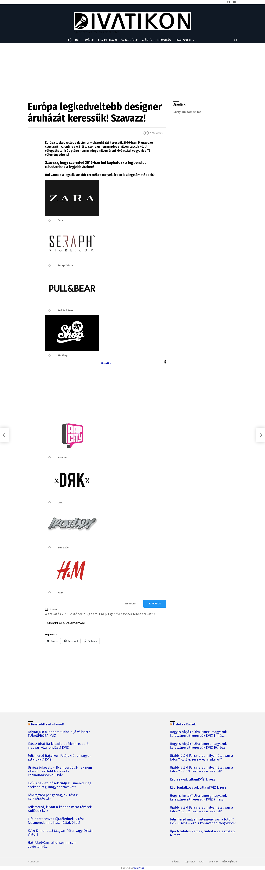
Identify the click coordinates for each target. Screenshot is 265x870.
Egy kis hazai (107, 40)
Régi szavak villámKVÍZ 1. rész (192, 779)
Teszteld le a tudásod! (47, 724)
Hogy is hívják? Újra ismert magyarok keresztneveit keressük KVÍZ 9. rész (198, 797)
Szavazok (155, 603)
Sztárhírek (129, 40)
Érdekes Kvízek (184, 724)
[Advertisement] (132, 72)
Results (130, 603)
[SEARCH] (235, 40)
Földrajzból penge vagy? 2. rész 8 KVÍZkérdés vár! (53, 797)
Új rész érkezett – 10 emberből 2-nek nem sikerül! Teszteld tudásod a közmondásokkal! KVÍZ (60, 771)
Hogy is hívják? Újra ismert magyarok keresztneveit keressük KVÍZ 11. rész (198, 734)
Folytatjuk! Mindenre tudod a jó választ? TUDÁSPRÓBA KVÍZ (59, 734)
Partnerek (213, 861)
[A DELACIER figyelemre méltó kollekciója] (4, 435)
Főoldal (74, 40)
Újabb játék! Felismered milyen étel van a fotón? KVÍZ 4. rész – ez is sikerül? (201, 757)
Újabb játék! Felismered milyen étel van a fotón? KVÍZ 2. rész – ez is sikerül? (201, 809)
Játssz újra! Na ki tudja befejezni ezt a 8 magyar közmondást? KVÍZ (58, 746)
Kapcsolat (183, 40)
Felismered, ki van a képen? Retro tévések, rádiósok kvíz (60, 809)
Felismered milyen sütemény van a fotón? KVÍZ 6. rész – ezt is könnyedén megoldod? (202, 821)
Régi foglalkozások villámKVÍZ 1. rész (198, 788)
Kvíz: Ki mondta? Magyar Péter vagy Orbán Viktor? (60, 833)
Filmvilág (164, 40)
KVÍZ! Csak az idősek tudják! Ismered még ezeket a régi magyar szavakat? (59, 785)
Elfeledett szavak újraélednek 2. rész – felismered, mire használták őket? (57, 821)
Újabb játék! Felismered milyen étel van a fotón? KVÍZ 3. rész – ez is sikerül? (201, 769)
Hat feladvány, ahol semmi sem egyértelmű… (52, 844)
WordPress (138, 868)
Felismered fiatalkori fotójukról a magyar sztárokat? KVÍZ (59, 757)
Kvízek (89, 40)
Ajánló (147, 40)
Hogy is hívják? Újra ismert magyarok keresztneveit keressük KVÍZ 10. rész (198, 746)
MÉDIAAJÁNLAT (229, 861)
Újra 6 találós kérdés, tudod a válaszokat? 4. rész (202, 833)
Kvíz (201, 861)
